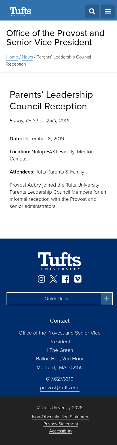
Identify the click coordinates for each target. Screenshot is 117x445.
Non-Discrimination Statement (60, 417)
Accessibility (60, 431)
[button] (60, 298)
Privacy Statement (60, 424)
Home (12, 57)
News (27, 57)
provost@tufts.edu (60, 387)
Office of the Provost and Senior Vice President (55, 37)
